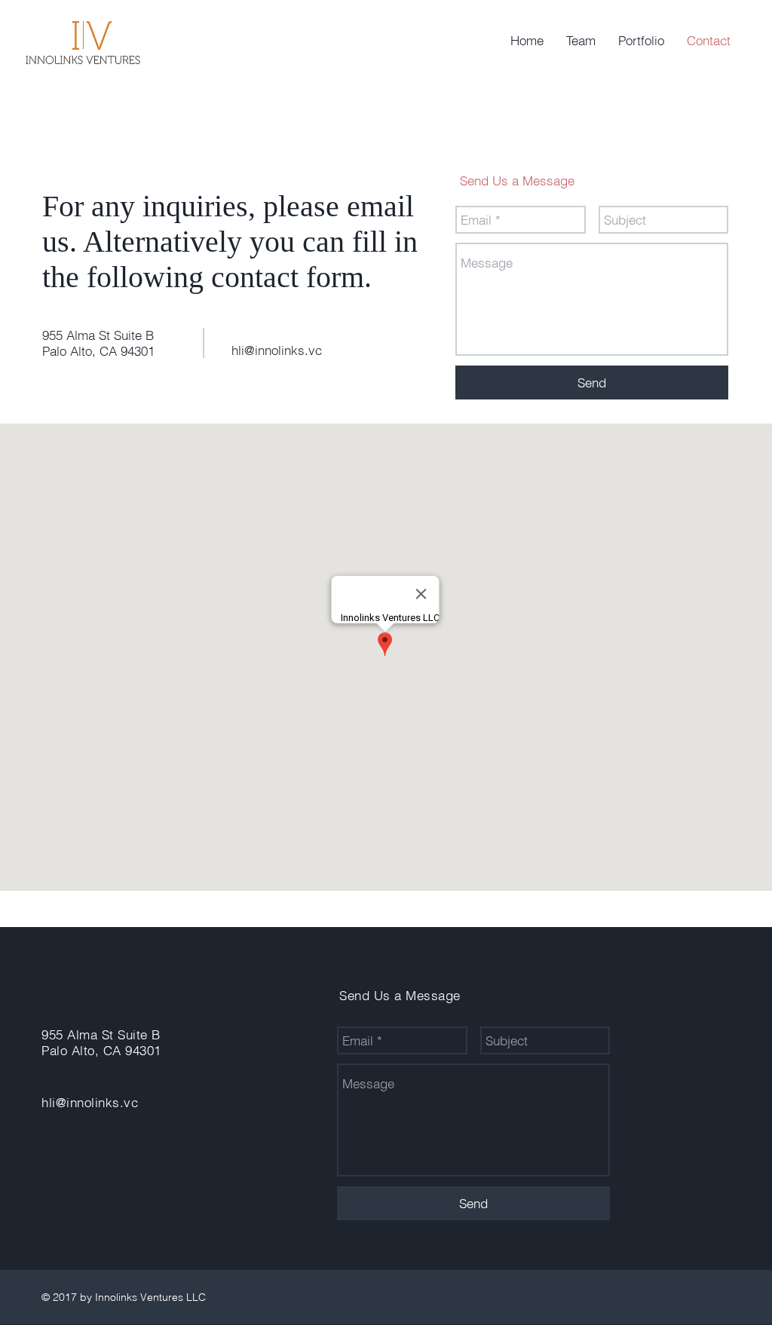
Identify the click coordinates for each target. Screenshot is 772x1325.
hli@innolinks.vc (276, 350)
